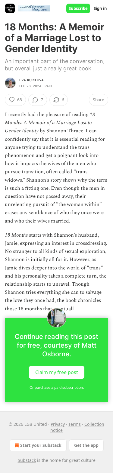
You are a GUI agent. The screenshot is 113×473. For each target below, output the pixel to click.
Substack (27, 460)
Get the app (86, 445)
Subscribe (78, 8)
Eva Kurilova (31, 80)
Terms (74, 424)
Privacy (58, 424)
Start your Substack (40, 445)
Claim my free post (56, 372)
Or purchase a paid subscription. (57, 387)
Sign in (100, 8)
